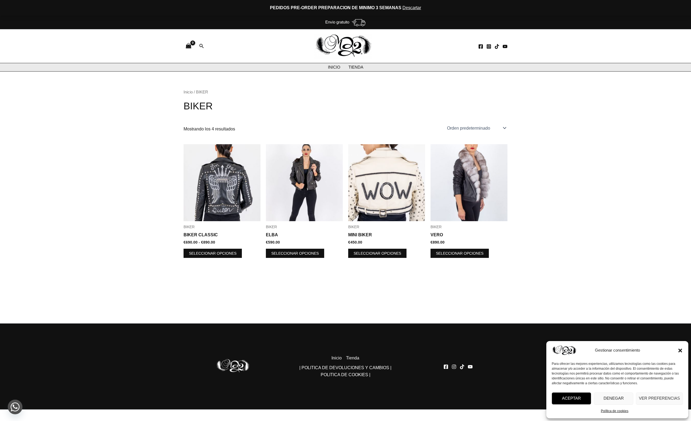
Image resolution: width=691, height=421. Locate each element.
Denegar (614, 398)
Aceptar (571, 398)
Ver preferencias (659, 398)
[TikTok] (496, 46)
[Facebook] (480, 46)
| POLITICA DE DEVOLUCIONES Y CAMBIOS (344, 367)
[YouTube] (505, 46)
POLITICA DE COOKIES (344, 374)
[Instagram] (488, 46)
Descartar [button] (411, 7)
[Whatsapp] (15, 407)
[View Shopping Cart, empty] (189, 46)
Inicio (334, 67)
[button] (680, 350)
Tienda (355, 67)
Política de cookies (614, 411)
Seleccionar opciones (212, 253)
